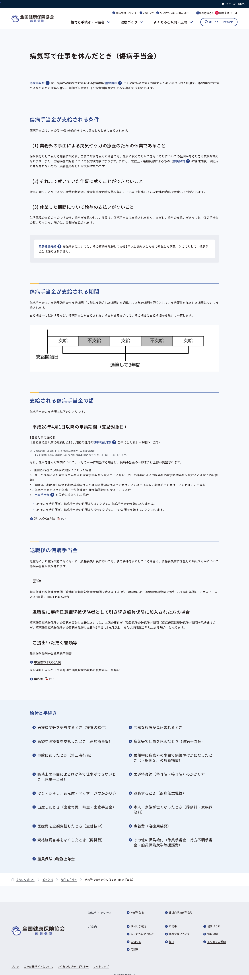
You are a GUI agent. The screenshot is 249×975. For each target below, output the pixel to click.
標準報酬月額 (102, 442)
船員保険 (47, 879)
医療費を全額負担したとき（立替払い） (71, 826)
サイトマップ (101, 966)
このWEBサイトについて (38, 966)
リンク (15, 966)
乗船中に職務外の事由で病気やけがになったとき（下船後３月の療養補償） (173, 757)
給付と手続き (43, 713)
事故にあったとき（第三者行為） (65, 755)
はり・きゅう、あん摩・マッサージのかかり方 (76, 793)
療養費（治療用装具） (152, 826)
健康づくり (129, 22)
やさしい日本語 (235, 4)
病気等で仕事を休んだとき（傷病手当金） (169, 741)
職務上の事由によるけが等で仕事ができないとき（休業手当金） (76, 776)
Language (206, 13)
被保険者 (111, 83)
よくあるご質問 (216, 941)
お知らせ (148, 13)
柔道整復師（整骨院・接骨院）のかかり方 (169, 774)
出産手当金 (41, 494)
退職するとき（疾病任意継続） (160, 793)
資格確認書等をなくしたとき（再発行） (71, 839)
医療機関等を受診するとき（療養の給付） (73, 727)
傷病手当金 (37, 83)
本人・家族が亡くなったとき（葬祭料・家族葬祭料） (173, 809)
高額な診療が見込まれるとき (158, 727)
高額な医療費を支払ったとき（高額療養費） (74, 741)
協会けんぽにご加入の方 (174, 13)
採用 (171, 941)
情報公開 (212, 934)
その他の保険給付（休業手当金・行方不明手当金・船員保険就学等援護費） (173, 842)
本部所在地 (137, 912)
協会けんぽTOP (25, 879)
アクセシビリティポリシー (73, 966)
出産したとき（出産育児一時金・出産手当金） (76, 807)
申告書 (44, 679)
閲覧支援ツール (228, 13)
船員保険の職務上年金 (56, 858)
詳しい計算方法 (50, 518)
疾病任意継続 (47, 246)
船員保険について (126, 13)
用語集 (135, 949)
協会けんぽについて (142, 934)
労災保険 (179, 161)
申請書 (173, 926)
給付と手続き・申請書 (88, 22)
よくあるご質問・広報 (170, 22)
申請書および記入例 (47, 662)
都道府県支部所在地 (181, 912)
